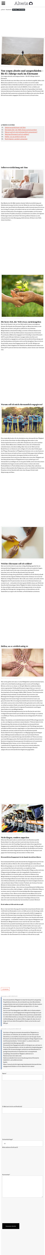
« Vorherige (5, 989)
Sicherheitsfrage (7, 1139)
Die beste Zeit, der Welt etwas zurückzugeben (21, 130)
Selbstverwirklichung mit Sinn (15, 127)
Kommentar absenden (11, 1226)
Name (5, 1073)
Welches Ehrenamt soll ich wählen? (17, 134)
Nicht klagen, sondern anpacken (16, 139)
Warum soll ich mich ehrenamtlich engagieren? (21, 132)
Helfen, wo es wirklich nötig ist (15, 137)
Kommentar (6, 1174)
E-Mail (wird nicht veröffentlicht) (12, 1106)
